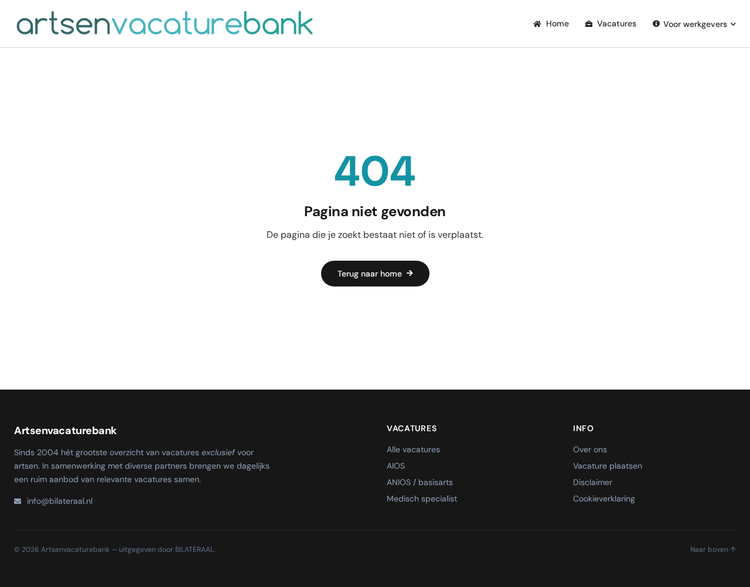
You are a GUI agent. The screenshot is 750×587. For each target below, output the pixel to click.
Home (556, 23)
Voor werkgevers (695, 24)
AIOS (396, 465)
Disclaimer (592, 482)
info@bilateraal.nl (60, 501)
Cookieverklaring (604, 498)
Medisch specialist (422, 498)
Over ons (590, 449)
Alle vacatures (413, 449)
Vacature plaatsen (607, 465)
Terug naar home (370, 273)
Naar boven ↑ (713, 549)
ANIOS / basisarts (420, 482)
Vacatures (615, 23)
